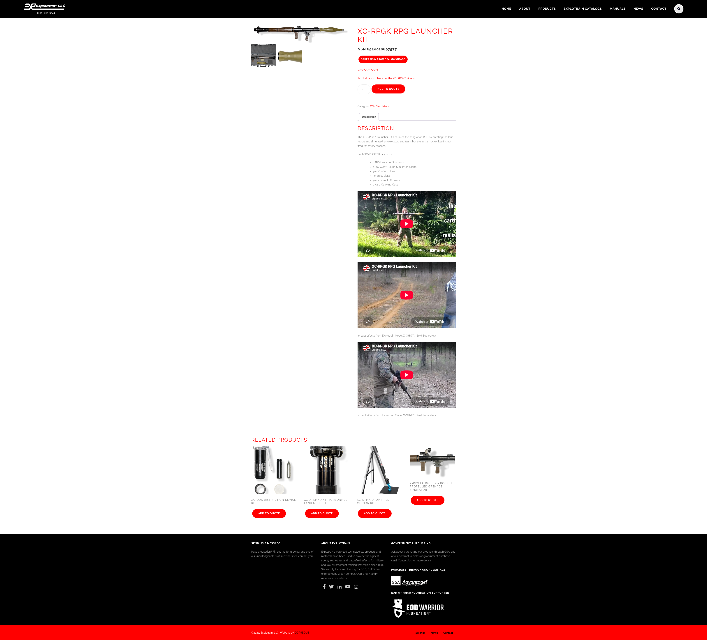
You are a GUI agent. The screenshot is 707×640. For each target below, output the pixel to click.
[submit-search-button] (679, 9)
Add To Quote (388, 88)
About (524, 8)
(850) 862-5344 (46, 12)
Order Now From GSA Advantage (383, 59)
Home (506, 8)
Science (420, 632)
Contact (658, 8)
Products (547, 8)
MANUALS (618, 8)
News (638, 8)
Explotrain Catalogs (583, 8)
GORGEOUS (302, 632)
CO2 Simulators (379, 106)
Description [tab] (369, 116)
